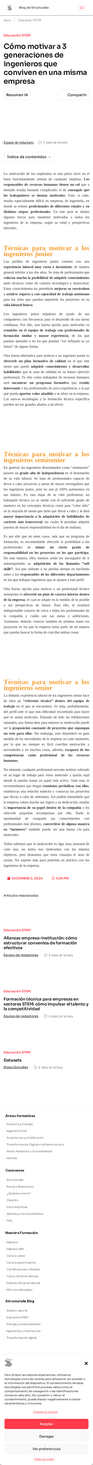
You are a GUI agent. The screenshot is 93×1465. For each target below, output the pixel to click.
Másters (12, 1242)
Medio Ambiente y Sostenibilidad (29, 1151)
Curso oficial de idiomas (22, 1276)
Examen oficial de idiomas (23, 1283)
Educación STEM (29, 20)
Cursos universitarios (21, 1263)
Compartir (77, 95)
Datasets (13, 1060)
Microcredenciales (19, 1290)
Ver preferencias (46, 1449)
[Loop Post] (46, 913)
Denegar (46, 1436)
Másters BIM (15, 1249)
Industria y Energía (20, 1124)
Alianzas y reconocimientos (25, 1214)
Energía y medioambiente (24, 1324)
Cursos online (16, 1256)
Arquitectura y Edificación (25, 1138)
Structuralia (15, 1180)
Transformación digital (22, 1338)
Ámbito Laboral (17, 1311)
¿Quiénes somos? (19, 1193)
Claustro (13, 1200)
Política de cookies (44, 1459)
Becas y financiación (20, 1187)
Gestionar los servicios (45, 1411)
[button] (86, 1363)
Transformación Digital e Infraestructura (35, 1144)
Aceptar (46, 1424)
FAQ (9, 1220)
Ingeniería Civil (17, 1131)
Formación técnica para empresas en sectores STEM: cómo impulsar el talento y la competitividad (46, 1004)
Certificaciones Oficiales (23, 1269)
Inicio (7, 20)
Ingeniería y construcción (24, 1331)
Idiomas (12, 1158)
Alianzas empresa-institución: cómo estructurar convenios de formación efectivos (40, 943)
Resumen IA (17, 95)
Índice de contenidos (26, 157)
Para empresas (17, 1207)
